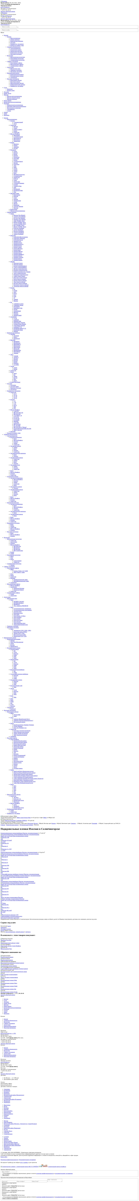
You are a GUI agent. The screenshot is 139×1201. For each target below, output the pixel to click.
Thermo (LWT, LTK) (19, 633)
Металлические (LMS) (20, 635)
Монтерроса (17, 139)
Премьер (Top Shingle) (20, 219)
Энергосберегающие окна (21, 624)
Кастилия (30, 823)
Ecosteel (16, 184)
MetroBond (16, 341)
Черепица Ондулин (15, 388)
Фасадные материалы (13, 79)
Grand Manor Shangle (19, 325)
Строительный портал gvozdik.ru (57, 1166)
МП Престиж (17, 546)
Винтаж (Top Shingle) (19, 215)
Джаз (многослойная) (19, 282)
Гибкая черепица (15, 39)
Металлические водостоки (17, 57)
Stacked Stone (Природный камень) (23, 774)
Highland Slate (17, 321)
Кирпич (16, 759)
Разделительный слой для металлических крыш (14, 971)
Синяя (15, 202)
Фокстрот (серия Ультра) (20, 277)
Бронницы (7, 1093)
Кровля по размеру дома (17, 45)
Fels (15, 791)
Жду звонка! (6, 1175)
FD (1, 890)
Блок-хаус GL (17, 799)
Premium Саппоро (18, 257)
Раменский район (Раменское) (12, 1128)
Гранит (15, 765)
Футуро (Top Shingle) (19, 218)
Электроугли (7, 1149)
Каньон (16, 764)
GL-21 (15, 398)
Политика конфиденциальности (9, 1159)
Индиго (36, 823)
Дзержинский (7, 1096)
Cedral (12, 810)
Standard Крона (18, 245)
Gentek (12, 594)
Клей (11, 695)
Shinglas (12, 261)
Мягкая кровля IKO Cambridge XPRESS (16, 820)
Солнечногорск (8, 1134)
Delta (15, 656)
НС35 (15, 405)
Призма (16, 163)
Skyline (15, 309)
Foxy (15, 295)
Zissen (15, 380)
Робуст (15, 337)
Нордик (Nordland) (19, 231)
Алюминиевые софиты (16, 65)
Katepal (12, 287)
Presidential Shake (18, 330)
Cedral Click (13, 812)
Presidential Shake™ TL (20, 328)
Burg (15, 788)
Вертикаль (16, 801)
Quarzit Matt (17, 181)
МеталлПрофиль (18, 440)
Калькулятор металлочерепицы (12, 102)
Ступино (6, 1136)
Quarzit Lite (17, 177)
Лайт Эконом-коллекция (20, 735)
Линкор (12, 565)
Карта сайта (4, 1157)
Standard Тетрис (18, 242)
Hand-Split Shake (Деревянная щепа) (23, 780)
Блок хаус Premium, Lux (20, 727)
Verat (11, 558)
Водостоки (10, 55)
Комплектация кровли (13, 73)
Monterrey (16, 144)
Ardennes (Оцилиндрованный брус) (23, 720)
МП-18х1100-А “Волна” (20, 427)
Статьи (9, 110)
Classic (15, 128)
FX (1, 896)
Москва (6, 1121)
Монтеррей (17, 135)
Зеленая (16, 199)
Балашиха (6, 1092)
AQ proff (3, 842)
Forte (15, 296)
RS (1, 869)
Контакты (6, 115)
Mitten (12, 569)
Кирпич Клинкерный (19, 755)
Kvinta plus (16, 132)
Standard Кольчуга (18, 244)
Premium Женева (18, 251)
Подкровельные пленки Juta (8, 989)
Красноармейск (8, 1111)
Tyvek (15, 652)
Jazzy (15, 292)
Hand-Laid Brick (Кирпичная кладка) (24, 771)
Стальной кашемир (19, 183)
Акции (6, 112)
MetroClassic (17, 346)
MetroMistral (17, 351)
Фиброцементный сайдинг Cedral (10, 943)
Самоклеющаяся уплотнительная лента (11, 916)
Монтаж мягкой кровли (13, 97)
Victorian (16, 314)
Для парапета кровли (16, 486)
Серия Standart (17, 560)
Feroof (12, 372)
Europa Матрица (18, 248)
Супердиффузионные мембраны (19, 674)
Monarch (16, 312)
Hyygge (16, 148)
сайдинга (28, 932)
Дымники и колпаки (16, 70)
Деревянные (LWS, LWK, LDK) (22, 630)
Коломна (6, 1108)
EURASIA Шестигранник (21, 237)
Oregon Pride (17, 714)
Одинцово (7, 1125)
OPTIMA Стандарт (19, 601)
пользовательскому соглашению (64, 1173)
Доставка (6, 92)
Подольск (6, 1126)
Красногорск (7, 1112)
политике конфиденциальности (45, 1173)
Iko (11, 302)
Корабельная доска (19, 800)
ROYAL (16, 360)
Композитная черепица (16, 41)
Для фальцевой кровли (16, 457)
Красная (16, 196)
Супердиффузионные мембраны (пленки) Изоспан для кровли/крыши (20, 874)
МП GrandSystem (18, 550)
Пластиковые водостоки (17, 58)
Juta (15, 650)
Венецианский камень (20, 743)
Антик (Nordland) (18, 229)
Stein (15, 790)
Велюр (15, 154)
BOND (15, 362)
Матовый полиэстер (19, 174)
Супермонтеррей (18, 122)
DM (2, 867)
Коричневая (17, 195)
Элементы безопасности (13, 47)
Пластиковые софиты (16, 63)
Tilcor (11, 354)
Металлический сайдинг (17, 83)
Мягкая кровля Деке (6, 948)
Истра (5, 1106)
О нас (5, 87)
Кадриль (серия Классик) (20, 270)
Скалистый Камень (19, 756)
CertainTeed (13, 317)
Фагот (15, 767)
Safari (15, 167)
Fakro (11, 607)
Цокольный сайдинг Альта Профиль (11, 946)
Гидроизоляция (14, 649)
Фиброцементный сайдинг (17, 84)
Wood (15, 373)
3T (14, 298)
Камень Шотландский (20, 745)
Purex (15, 173)
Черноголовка (8, 1141)
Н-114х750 (16, 418)
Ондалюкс (13, 385)
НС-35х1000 (17, 425)
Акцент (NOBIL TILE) (20, 224)
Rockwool (13, 709)
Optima (15, 443)
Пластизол (16, 164)
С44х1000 (16, 423)
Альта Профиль (14, 739)
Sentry (15, 716)
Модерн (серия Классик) (20, 269)
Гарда (15, 123)
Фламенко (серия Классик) (21, 274)
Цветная (16, 208)
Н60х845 (16, 421)
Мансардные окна (15, 68)
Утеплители (13, 77)
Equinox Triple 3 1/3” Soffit (21, 571)
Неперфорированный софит (21, 581)
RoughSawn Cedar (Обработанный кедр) (24, 781)
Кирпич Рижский (18, 748)
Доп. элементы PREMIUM (21, 605)
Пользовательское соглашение (27, 1159)
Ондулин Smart (14, 386)
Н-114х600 (16, 420)
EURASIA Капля (18, 240)
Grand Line (13, 125)
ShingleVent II (14, 646)
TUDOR (16, 356)
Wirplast (12, 640)
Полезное (6, 103)
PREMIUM (17, 604)
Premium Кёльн (18, 258)
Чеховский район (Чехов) (11, 1142)
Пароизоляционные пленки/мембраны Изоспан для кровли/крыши (19, 852)
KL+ (2, 909)
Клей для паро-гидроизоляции (9, 974)
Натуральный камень (19, 722)
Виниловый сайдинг (16, 80)
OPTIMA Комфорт (19, 603)
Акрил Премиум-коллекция (21, 732)
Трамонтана (17, 141)
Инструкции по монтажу (14, 108)
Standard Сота (17, 241)
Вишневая (16, 205)
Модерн (16, 126)
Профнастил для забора (16, 86)
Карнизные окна (18, 613)
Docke (12, 559)
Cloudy (15, 168)
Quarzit (15, 170)
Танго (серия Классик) (20, 273)
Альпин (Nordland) (19, 232)
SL (1, 913)
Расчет (2, 930)
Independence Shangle (19, 322)
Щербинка (7, 1147)
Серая (15, 197)
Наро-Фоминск (8, 1122)
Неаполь (16, 751)
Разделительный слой (16, 685)
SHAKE (16, 359)
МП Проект (17, 547)
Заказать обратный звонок (8, 11)
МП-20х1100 (17, 414)
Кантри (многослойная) (20, 280)
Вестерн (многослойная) (20, 283)
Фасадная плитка (18, 761)
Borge (15, 438)
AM (2, 839)
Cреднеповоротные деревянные (22, 608)
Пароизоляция (14, 659)
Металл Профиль (15, 134)
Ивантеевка (7, 1105)
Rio (14, 375)
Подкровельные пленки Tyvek (9, 992)
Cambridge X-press (18, 303)
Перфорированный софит (21, 579)
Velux (11, 600)
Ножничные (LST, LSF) (20, 636)
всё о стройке (24, 1162)
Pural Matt (16, 158)
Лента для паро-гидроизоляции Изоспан (12, 897)
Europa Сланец (18, 247)
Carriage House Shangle (20, 324)
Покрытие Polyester (19, 588)
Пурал (15, 151)
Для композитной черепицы (18, 453)
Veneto (15, 376)
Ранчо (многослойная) (20, 279)
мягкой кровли (20, 932)
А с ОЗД (3, 850)
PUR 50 (16, 179)
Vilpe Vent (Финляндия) (16, 642)
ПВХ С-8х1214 (18, 430)
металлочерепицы (10, 932)
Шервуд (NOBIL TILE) (20, 226)
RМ (2, 872)
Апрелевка (7, 1089)
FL (1, 901)
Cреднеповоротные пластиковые (23, 610)
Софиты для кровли (12, 61)
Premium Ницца (18, 256)
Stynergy (12, 120)
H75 (15, 408)
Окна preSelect (17, 617)
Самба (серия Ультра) (19, 276)
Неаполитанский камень (20, 742)
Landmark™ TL (18, 327)
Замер (5, 113)
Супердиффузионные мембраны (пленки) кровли (14, 968)
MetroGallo (16, 348)
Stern (15, 786)
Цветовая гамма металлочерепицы (16, 106)
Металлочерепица (15, 38)
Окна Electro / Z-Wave (19, 616)
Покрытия (13, 150)
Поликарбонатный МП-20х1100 (22, 428)
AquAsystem (13, 542)
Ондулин (12, 42)
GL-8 (15, 393)
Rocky (15, 293)
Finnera (15, 145)
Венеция (16, 754)
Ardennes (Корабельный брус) (22, 719)
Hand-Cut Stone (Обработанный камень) (24, 772)
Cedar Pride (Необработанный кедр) (23, 783)
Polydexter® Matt (18, 190)
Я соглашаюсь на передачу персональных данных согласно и (38, 1173)
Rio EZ (15, 377)
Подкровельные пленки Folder (9, 986)
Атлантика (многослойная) (21, 286)
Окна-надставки (18, 620)
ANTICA (16, 357)
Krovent (12, 645)
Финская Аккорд (18, 264)
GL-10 (15, 395)
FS (1, 893)
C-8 (14, 401)
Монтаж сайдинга (12, 99)
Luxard (12, 366)
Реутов (6, 1129)
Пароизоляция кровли (7, 960)
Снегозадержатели (15, 48)
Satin (15, 187)
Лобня (5, 1116)
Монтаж (6, 95)
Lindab (12, 553)
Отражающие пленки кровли (9, 965)
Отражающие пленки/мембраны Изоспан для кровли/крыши (17, 881)
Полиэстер (16, 157)
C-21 (15, 404)
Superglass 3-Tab (18, 308)
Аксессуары (10, 67)
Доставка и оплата (6, 929)
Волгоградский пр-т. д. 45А (8, 1033)
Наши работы (7, 100)
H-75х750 (16, 417)
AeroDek (12, 334)
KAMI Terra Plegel (15, 382)
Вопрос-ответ (11, 90)
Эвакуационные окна (19, 623)
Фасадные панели (15, 81)
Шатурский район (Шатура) (11, 1144)
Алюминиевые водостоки (17, 60)
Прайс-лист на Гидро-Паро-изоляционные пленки (14, 836)
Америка (73, 823)
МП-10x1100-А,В (18, 412)
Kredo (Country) (18, 129)
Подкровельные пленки (16, 76)
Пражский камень (18, 746)
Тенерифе (94, 823)
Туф (15, 752)
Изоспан (16, 653)
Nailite (12, 770)
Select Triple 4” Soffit (19, 572)
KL (14, 289)
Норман (16, 155)
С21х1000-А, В (18, 415)
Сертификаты (11, 109)
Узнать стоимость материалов (10, 1198)
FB (1, 887)
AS (1, 844)
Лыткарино (7, 1118)
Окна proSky (17, 619)
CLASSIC (16, 364)
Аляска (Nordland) (18, 234)
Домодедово (7, 1098)
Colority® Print (17, 186)
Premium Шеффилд (19, 254)
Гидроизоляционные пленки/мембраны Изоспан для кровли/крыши (19, 833)
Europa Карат (17, 250)
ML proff (3, 912)
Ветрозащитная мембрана (17, 669)
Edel (15, 793)
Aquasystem (13, 595)
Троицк (6, 1138)
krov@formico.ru (5, 7)
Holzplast (12, 578)
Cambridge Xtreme (18, 305)
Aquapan (16, 353)
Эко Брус (16, 797)
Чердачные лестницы (16, 71)
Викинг (16, 152)
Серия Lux (16, 562)
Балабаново (7, 1090)
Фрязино (6, 1139)
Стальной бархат (18, 161)
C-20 (15, 402)
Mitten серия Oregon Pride (24, 817)
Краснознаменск (8, 1113)
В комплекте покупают (13, 917)
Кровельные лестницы (16, 52)
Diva (15, 379)
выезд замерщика (6, 926)
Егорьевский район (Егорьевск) (12, 1099)
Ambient (16, 299)
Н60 (15, 407)
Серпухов (6, 1132)
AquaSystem (13, 587)
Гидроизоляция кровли (7, 957)
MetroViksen (17, 347)
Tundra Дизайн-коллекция (21, 733)
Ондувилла (13, 389)
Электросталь (7, 1148)
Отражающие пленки (16, 680)
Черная (15, 203)
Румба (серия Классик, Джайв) (22, 271)
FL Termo (3, 903)
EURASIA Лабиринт (19, 238)
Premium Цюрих (18, 260)
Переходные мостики (16, 51)
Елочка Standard (18, 726)
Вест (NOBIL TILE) (19, 225)
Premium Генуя (18, 253)
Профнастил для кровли (17, 44)
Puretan (15, 160)
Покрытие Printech (19, 589)
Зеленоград (7, 1102)
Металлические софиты (16, 64)
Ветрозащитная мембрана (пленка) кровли (12, 963)
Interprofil (12, 431)
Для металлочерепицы (16, 478)
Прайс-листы (7, 93)
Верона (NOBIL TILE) (20, 222)
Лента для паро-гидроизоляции (9, 977)
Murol (11, 556)
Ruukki (12, 142)
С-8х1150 (16, 411)
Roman (15, 369)
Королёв (6, 1109)
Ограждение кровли (15, 49)
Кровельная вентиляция (16, 74)
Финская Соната (18, 263)
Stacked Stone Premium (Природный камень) (26, 775)
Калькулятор (13, 209)
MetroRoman (17, 343)
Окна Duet (16, 614)
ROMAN (16, 363)
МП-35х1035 (17, 424)
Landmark (16, 319)
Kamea (15, 131)
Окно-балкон (17, 621)
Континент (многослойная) (21, 285)
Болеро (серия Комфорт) (20, 266)
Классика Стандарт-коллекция (22, 730)
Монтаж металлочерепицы (14, 96)
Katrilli (15, 290)
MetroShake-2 (17, 344)
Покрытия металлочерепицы (15, 105)
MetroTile (12, 340)
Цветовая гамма (14, 193)
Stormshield (17, 306)
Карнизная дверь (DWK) (20, 632)
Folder (15, 655)
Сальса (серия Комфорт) (20, 267)
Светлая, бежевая (18, 206)
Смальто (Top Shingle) (19, 216)
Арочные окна (17, 611)
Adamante (16, 147)
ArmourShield (17, 311)
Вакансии (9, 89)
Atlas (15, 166)
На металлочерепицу (16, 437)
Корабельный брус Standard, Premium (24, 725)
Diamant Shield (17, 315)
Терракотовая (17, 200)
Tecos (11, 574)
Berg (15, 787)
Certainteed (13, 736)
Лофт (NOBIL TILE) (19, 221)
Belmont (16, 331)
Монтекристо (17, 138)
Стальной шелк (18, 176)
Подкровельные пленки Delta (9, 980)
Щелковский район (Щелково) (12, 1145)
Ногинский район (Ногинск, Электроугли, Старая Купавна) (20, 1123)
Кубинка (6, 1115)
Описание (4, 917)
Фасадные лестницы (16, 54)
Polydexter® (17, 189)
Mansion (16, 301)
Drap (15, 192)
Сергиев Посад (8, 1131)
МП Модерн (17, 549)
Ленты (12, 688)
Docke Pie (13, 235)
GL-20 (15, 396)
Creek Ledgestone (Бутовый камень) (23, 777)
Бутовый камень (18, 768)
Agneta (15, 171)
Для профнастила (15, 465)
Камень (16, 758)
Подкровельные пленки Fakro (9, 983)
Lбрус (15, 804)
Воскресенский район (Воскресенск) (14, 1095)
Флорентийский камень (20, 741)
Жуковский (7, 1101)
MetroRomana (17, 350)
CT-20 (15, 318)
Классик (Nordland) (19, 228)
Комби (15, 749)
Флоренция (17, 338)
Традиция (16, 335)
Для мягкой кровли (15, 446)
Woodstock (16, 806)
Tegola (12, 213)
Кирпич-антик (17, 762)
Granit (15, 180)
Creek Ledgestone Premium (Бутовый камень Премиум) (28, 778)
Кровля (9, 36)
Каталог (6, 35)
